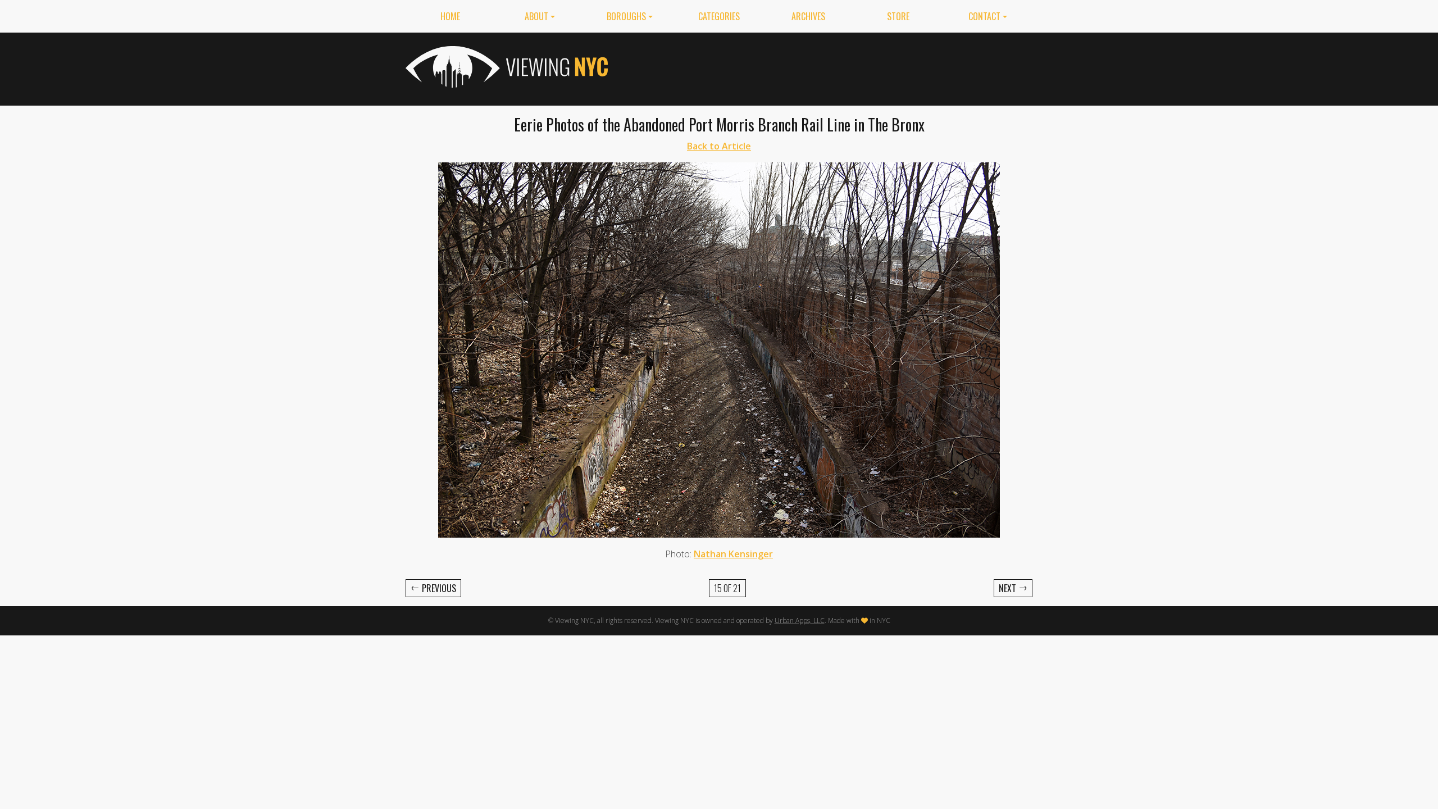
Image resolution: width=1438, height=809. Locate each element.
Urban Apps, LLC (800, 620)
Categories (719, 16)
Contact (984, 16)
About (536, 16)
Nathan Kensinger (733, 554)
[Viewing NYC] (506, 67)
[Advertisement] (828, 67)
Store (898, 16)
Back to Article (719, 146)
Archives (808, 16)
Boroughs (626, 16)
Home (450, 16)
